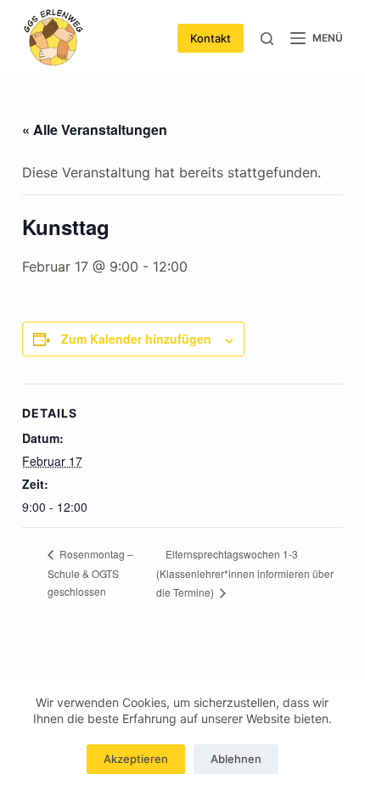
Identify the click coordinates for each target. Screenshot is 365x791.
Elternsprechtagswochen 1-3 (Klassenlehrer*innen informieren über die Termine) (245, 573)
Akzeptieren (136, 759)
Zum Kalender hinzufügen (136, 338)
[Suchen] (267, 38)
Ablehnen (236, 759)
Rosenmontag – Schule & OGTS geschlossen (90, 572)
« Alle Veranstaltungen (94, 129)
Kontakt (210, 38)
